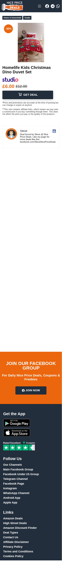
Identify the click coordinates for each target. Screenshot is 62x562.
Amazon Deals (13, 518)
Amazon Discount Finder (20, 527)
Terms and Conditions (18, 551)
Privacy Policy (13, 546)
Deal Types (10, 532)
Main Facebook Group (18, 469)
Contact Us (10, 537)
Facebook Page (13, 483)
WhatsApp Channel (16, 493)
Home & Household (12, 18)
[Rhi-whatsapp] (58, 6)
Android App (11, 497)
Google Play (16, 423)
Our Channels (12, 464)
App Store (16, 433)
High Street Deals (15, 523)
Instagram (10, 488)
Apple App (10, 502)
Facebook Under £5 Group (21, 474)
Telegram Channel (15, 478)
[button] (39, 6)
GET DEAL (30, 94)
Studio (27, 18)
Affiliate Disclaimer (16, 542)
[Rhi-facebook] (47, 6)
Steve (23, 131)
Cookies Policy (13, 556)
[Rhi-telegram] (53, 6)
